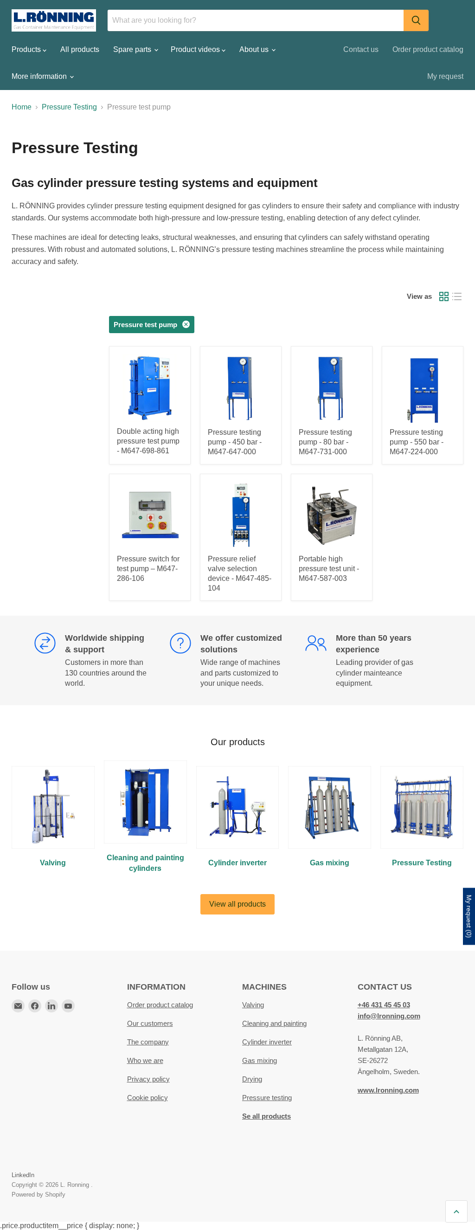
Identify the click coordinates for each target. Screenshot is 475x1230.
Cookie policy (147, 1097)
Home (22, 107)
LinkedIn (23, 1175)
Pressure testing (267, 1097)
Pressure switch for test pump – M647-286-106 (148, 568)
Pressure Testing (69, 107)
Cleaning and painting (274, 1023)
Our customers (150, 1023)
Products (27, 49)
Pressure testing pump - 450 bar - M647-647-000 (235, 442)
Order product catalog (427, 49)
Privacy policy (148, 1079)
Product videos (196, 49)
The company (148, 1042)
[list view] (456, 296)
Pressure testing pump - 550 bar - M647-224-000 (416, 442)
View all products (237, 904)
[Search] (416, 20)
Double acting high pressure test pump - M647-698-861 (148, 441)
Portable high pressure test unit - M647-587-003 (329, 568)
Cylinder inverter (267, 1042)
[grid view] (443, 296)
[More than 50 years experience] (373, 660)
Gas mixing (259, 1060)
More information (40, 76)
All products (79, 49)
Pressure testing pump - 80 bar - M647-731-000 (325, 442)
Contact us (361, 49)
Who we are (145, 1060)
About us (254, 49)
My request (445, 76)
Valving (253, 1005)
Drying (252, 1079)
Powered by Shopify (38, 1194)
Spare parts (133, 49)
